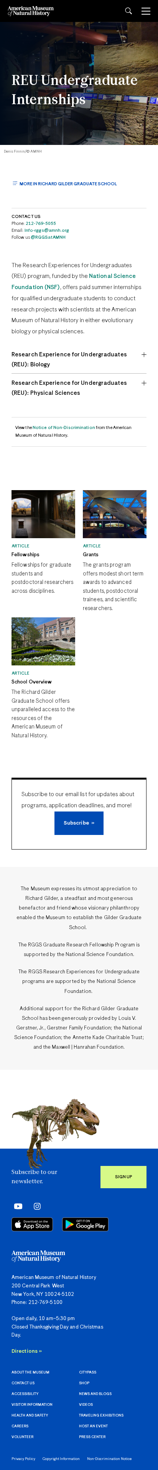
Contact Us (23, 1383)
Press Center (92, 1437)
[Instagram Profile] (34, 1206)
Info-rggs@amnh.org (47, 230)
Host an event (93, 1426)
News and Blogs (95, 1394)
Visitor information (32, 1405)
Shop (84, 1383)
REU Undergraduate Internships (75, 91)
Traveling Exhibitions (101, 1415)
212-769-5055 (41, 223)
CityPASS (87, 1372)
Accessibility (25, 1394)
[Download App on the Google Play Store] (85, 1224)
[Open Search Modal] (128, 11)
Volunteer (22, 1437)
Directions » (27, 1351)
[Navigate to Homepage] (31, 11)
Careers (20, 1426)
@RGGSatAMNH (48, 237)
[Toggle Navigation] (146, 11)
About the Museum (30, 1372)
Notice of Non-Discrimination (64, 428)
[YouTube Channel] (16, 1206)
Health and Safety (30, 1415)
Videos (86, 1405)
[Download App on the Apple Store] (32, 1224)
